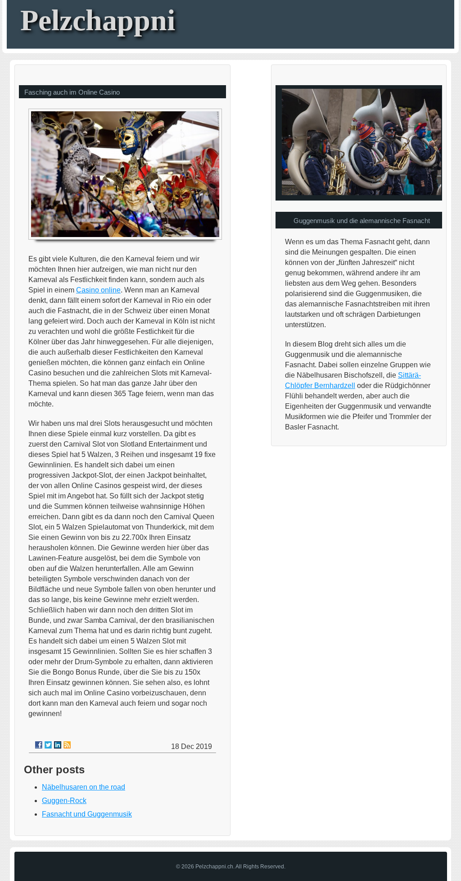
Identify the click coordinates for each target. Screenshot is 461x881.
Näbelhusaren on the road (83, 787)
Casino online (98, 290)
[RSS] (67, 745)
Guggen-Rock (64, 800)
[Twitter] (48, 745)
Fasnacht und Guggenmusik (87, 814)
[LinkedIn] (57, 745)
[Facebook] (38, 745)
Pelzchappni (97, 20)
